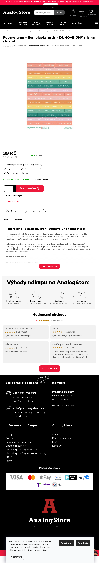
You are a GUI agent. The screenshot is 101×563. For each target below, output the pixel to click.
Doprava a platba (14, 201)
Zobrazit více (49, 368)
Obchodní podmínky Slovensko (21, 449)
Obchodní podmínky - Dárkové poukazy (26, 453)
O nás (55, 434)
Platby (9, 434)
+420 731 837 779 (24, 393)
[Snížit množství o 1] (14, 190)
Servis (9, 460)
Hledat (60, 13)
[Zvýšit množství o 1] (14, 187)
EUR (52, 7)
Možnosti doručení (40, 179)
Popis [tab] (6, 219)
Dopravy (10, 438)
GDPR (9, 457)
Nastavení (16, 556)
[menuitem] (8, 23)
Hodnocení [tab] (17, 219)
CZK (47, 7)
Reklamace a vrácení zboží (19, 441)
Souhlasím (83, 543)
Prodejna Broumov (61, 438)
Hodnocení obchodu (49, 314)
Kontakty (57, 445)
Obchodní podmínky (16, 445)
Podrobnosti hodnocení (39, 45)
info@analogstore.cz (28, 408)
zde (46, 550)
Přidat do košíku (27, 188)
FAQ (54, 441)
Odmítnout (66, 543)
